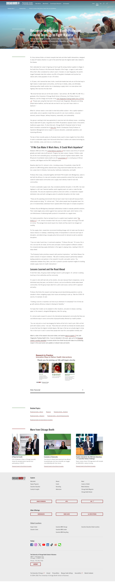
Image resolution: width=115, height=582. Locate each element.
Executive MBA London (61, 529)
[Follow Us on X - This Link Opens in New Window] (39, 544)
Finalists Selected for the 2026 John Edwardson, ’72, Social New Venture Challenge (89, 458)
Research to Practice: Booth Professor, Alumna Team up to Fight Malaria (42, 8)
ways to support (69, 335)
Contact (35, 564)
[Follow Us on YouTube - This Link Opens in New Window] (43, 544)
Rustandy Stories (22, 8)
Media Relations (85, 486)
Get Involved (66, 3)
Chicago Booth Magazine (87, 489)
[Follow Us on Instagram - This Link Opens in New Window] (35, 544)
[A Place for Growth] (25, 444)
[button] (57, 389)
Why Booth (32, 481)
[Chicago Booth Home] (13, 3)
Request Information (41, 501)
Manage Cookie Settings (67, 573)
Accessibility (78, 573)
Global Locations (35, 523)
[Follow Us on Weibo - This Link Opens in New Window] (55, 544)
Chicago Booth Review (86, 492)
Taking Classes (67, 514)
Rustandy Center (11, 8)
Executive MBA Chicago (61, 527)
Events (93, 3)
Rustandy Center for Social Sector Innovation (64, 44)
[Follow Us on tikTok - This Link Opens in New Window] (51, 544)
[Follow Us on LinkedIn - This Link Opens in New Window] (47, 544)
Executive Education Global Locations (90, 527)
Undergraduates (41, 514)
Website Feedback (89, 573)
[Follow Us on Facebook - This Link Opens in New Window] (31, 544)
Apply (66, 501)
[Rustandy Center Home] (27, 3)
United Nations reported (54, 151)
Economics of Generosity (51, 457)
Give (100, 3)
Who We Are (38, 3)
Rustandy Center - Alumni (36, 411)
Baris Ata (53, 127)
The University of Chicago (36, 573)
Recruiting (58, 486)
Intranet (48, 573)
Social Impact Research (55, 3)
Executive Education (35, 486)
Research (48, 411)
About (82, 481)
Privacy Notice (55, 573)
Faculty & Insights (34, 489)
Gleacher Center (34, 529)
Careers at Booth (85, 484)
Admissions (58, 489)
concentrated (61, 158)
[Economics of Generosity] (57, 444)
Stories (97, 3)
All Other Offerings (92, 514)
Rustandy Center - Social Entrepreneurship (58, 415)
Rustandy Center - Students (61, 411)
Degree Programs (34, 484)
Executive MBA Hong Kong (62, 532)
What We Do (45, 3)
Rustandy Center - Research (37, 415)
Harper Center (33, 527)
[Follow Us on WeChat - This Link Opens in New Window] (59, 544)
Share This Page (33, 46)
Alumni (57, 481)
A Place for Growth (17, 457)
